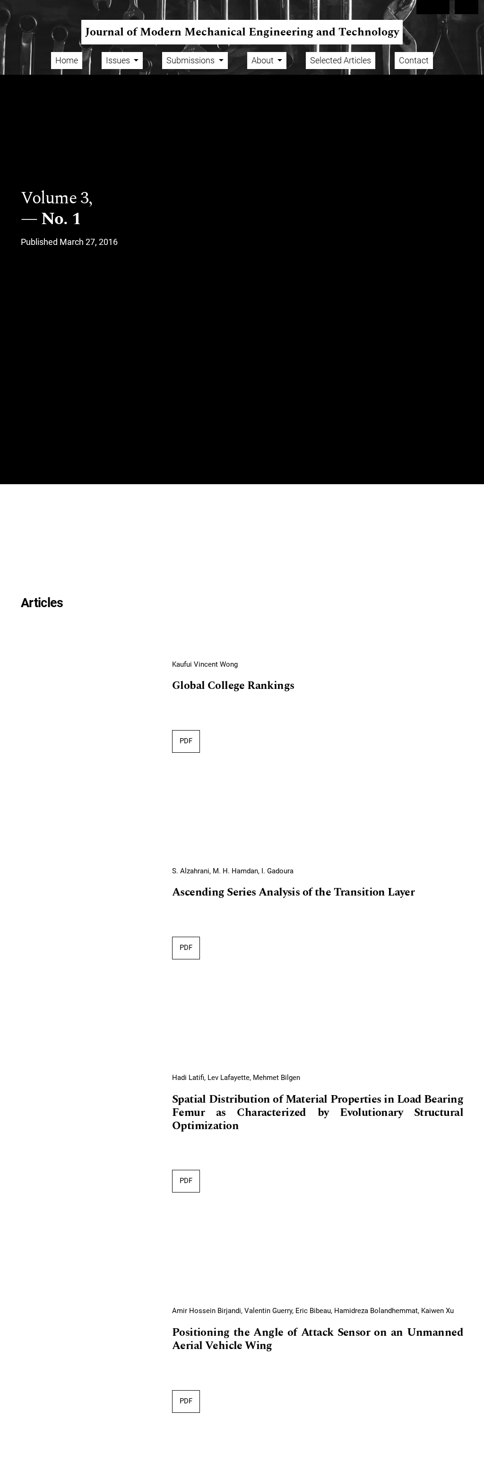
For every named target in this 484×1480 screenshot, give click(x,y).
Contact (414, 60)
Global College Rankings (233, 686)
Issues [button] (119, 60)
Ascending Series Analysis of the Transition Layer (293, 892)
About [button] (263, 60)
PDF (186, 741)
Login (466, 7)
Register (433, 7)
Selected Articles (340, 60)
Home (66, 60)
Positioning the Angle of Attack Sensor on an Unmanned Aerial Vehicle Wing (317, 1339)
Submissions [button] (191, 60)
